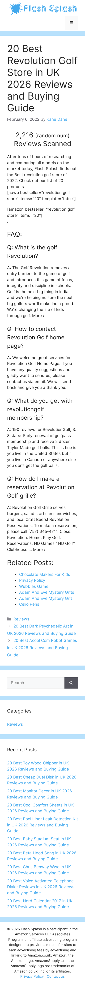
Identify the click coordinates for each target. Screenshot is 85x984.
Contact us (56, 976)
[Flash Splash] (42, 8)
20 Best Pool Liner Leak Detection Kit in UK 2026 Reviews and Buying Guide (42, 825)
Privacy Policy (32, 976)
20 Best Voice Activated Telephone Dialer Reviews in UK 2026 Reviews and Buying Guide (40, 887)
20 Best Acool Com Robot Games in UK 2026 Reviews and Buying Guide (42, 647)
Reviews (21, 619)
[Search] (71, 683)
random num (52, 135)
